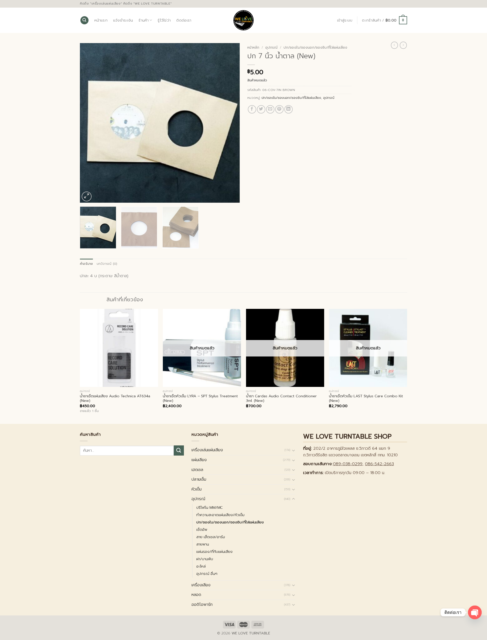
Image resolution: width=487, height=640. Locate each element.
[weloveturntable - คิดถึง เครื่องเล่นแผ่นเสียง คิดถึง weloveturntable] (243, 20)
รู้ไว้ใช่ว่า (164, 20)
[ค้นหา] (84, 20)
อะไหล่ (201, 566)
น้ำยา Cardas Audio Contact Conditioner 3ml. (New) (281, 398)
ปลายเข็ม (199, 479)
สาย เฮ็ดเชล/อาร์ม (210, 537)
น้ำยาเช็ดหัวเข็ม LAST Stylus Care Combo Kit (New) (366, 398)
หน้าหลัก (253, 47)
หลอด (196, 595)
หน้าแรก (101, 20)
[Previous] (89, 123)
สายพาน (202, 544)
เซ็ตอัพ (201, 529)
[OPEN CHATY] (475, 612)
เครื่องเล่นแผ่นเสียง (207, 450)
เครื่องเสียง (201, 585)
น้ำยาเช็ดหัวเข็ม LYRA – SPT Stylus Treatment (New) (200, 398)
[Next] (230, 123)
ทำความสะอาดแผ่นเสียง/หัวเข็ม (220, 515)
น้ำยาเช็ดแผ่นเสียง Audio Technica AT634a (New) (115, 398)
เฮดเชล (197, 470)
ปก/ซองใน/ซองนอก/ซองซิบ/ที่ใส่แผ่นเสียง (315, 47)
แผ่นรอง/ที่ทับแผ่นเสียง (214, 551)
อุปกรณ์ (271, 47)
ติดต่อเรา (183, 20)
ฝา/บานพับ (204, 559)
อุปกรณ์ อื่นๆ (206, 573)
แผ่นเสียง (199, 460)
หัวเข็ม (197, 489)
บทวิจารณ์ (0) (107, 263)
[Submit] (179, 450)
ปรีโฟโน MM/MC (209, 507)
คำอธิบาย (86, 263)
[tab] (86, 264)
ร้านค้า (143, 20)
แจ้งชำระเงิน (123, 20)
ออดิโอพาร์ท (202, 604)
